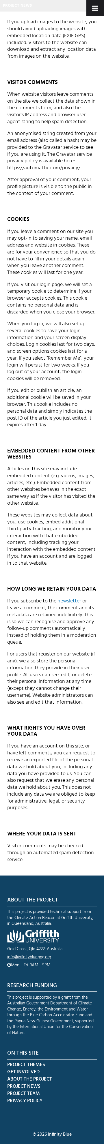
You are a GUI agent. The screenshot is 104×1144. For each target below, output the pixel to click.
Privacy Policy (24, 1101)
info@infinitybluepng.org (29, 957)
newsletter (69, 601)
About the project (29, 1079)
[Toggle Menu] (95, 8)
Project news (17, 5)
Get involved (23, 1072)
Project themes (26, 1065)
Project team (23, 1094)
